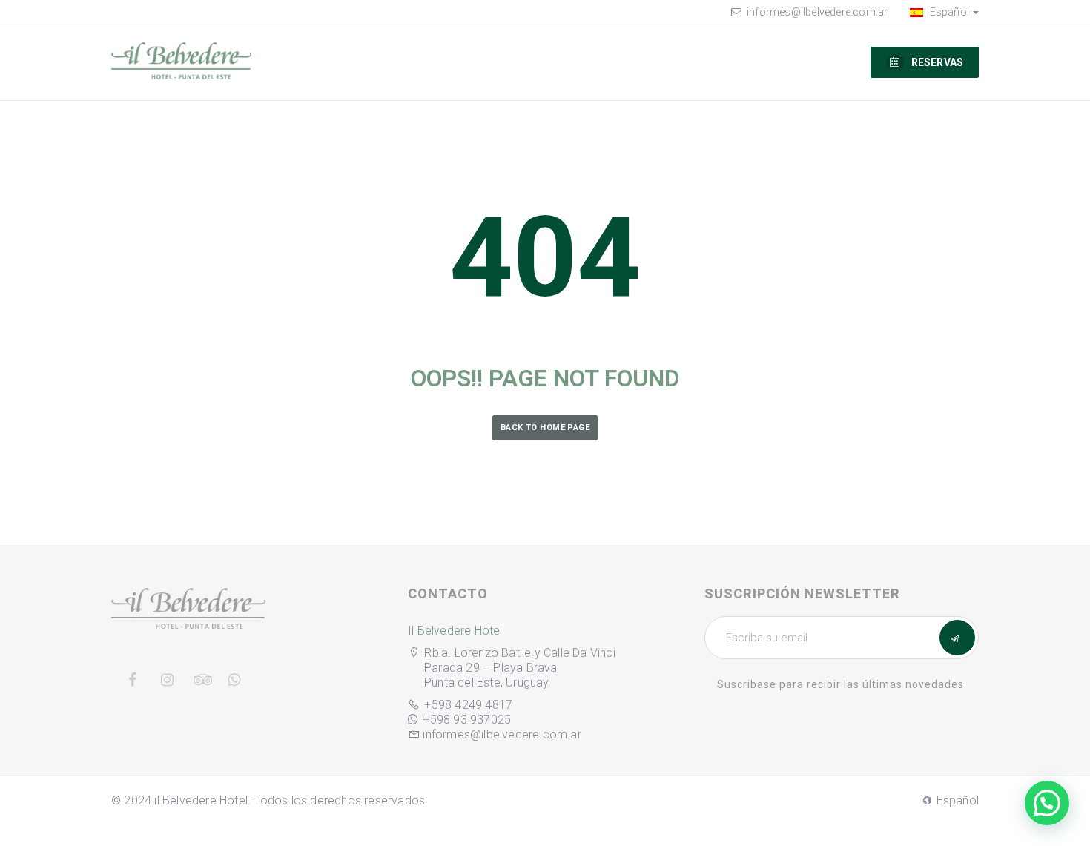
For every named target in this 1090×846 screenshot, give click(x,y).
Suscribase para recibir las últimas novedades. (842, 684)
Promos (833, 61)
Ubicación (519, 61)
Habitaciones (320, 61)
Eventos (600, 61)
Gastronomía (425, 61)
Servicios (680, 61)
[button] (1047, 803)
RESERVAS (937, 62)
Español (948, 12)
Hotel (753, 61)
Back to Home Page (545, 427)
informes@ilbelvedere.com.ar (817, 12)
